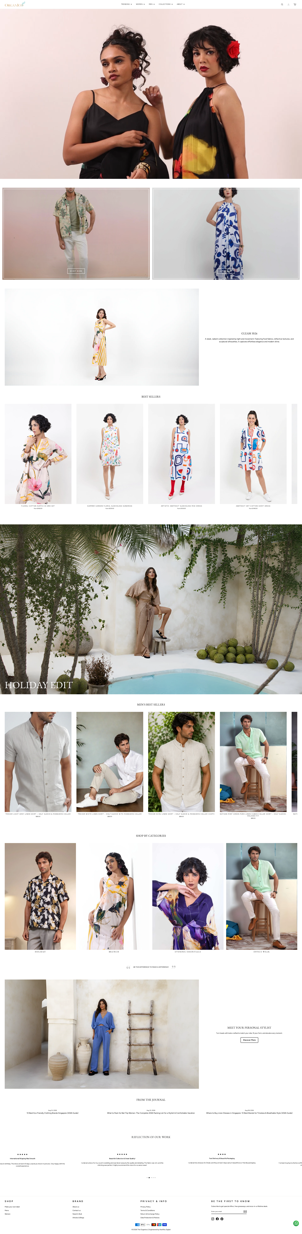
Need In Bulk (77, 1212)
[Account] (288, 4)
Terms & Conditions (148, 1208)
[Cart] (295, 4)
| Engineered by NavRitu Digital (159, 1227)
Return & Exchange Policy (150, 1212)
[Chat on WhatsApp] (296, 1223)
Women (139, 4)
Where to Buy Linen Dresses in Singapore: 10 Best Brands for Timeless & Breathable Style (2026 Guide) (249, 1113)
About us (76, 1204)
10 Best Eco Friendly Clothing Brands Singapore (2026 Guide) (52, 1113)
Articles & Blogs (78, 1215)
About (179, 4)
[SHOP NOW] (76, 234)
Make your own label (12, 1204)
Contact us (77, 1208)
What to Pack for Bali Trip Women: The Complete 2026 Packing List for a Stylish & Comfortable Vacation (151, 1113)
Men (151, 4)
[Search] (282, 4)
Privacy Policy (146, 1204)
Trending (125, 4)
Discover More (249, 1040)
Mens (7, 1208)
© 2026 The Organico (140, 1227)
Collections (165, 4)
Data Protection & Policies (150, 1215)
